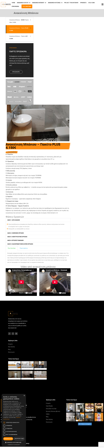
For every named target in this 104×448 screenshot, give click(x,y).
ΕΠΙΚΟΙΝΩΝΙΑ (15, 6)
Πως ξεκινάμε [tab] (12, 248)
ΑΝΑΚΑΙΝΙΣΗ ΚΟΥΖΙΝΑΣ (54, 2)
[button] (38, 220)
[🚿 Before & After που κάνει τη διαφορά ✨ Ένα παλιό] (80, 417)
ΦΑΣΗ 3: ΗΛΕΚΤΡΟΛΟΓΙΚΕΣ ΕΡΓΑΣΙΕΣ (17, 236)
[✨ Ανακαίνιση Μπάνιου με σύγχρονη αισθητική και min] (80, 407)
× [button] (24, 395)
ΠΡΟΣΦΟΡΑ (16, 72)
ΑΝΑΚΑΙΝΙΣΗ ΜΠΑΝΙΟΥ (38, 2)
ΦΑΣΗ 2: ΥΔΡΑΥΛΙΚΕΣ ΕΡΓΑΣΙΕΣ (15, 233)
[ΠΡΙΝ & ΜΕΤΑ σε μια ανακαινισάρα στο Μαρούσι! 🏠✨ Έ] (99, 407)
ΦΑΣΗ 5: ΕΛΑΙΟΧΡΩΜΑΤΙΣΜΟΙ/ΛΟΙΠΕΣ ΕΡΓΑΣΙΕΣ (20, 244)
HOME (13, 2)
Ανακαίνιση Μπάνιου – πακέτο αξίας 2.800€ (19, 21)
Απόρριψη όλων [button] (19, 438)
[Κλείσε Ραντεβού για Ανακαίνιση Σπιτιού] (102, 4)
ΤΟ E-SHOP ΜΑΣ (27, 6)
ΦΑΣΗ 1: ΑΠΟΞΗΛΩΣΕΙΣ (13, 220)
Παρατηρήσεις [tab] (24, 248)
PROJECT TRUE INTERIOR (71, 2)
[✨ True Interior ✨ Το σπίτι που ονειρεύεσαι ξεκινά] (70, 417)
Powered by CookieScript (14, 444)
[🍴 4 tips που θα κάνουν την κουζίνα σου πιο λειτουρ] (89, 417)
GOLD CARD (91, 2)
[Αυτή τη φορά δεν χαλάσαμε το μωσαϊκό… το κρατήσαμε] (89, 407)
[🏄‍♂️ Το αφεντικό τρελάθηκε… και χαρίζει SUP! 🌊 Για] (99, 417)
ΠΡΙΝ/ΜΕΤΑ (83, 2)
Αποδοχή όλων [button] (8, 438)
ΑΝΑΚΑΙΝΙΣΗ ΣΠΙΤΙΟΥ (22, 2)
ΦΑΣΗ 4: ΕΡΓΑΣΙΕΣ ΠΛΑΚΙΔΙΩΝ (15, 240)
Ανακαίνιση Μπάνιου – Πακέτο (18, 29)
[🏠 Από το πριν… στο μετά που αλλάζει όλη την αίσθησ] (70, 407)
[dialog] (14, 420)
